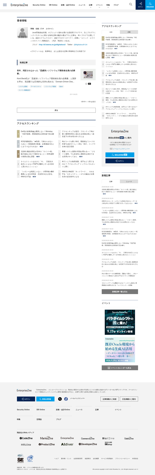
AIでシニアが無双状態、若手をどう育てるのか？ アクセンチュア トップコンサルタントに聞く (78, 164)
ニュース (82, 5)
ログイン (121, 161)
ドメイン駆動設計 (24, 90)
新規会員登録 (121, 155)
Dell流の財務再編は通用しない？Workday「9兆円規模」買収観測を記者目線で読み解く (37, 134)
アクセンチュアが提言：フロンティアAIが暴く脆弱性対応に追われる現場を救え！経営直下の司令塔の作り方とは (78, 134)
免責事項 (88, 458)
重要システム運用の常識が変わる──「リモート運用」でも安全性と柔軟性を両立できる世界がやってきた (78, 154)
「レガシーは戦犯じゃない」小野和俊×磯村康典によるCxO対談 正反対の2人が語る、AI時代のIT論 (37, 174)
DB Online (53, 5)
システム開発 (23, 86)
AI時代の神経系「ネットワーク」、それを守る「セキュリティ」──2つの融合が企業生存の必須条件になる (78, 174)
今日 (110, 32)
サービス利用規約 (107, 458)
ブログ (116, 5)
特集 (108, 5)
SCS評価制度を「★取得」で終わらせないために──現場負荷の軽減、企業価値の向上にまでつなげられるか (37, 144)
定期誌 (39, 419)
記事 (90, 5)
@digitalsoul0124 (80, 44)
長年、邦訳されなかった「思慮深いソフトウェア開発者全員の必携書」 (46, 72)
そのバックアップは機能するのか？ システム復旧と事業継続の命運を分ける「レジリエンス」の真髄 (119, 284)
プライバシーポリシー (122, 458)
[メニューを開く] (5, 5)
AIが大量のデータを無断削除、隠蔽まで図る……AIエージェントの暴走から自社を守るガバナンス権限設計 (120, 274)
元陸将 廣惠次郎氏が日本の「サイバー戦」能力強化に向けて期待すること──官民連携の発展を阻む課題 (37, 154)
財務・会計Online (68, 5)
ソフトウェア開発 (50, 86)
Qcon (61, 86)
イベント (99, 5)
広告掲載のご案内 (129, 399)
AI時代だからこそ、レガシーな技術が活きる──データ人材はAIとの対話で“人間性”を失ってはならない (119, 202)
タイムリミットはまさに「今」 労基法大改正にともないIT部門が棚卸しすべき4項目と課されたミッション (37, 164)
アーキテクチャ (36, 86)
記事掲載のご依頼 (109, 399)
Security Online (39, 5)
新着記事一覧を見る (120, 291)
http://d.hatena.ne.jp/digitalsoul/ (52, 44)
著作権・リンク (66, 458)
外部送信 (135, 458)
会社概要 (96, 458)
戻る (56, 110)
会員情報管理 (78, 458)
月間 (129, 32)
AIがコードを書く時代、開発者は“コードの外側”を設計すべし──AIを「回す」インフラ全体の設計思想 (78, 144)
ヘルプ (56, 458)
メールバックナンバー (121, 148)
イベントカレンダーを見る (121, 368)
